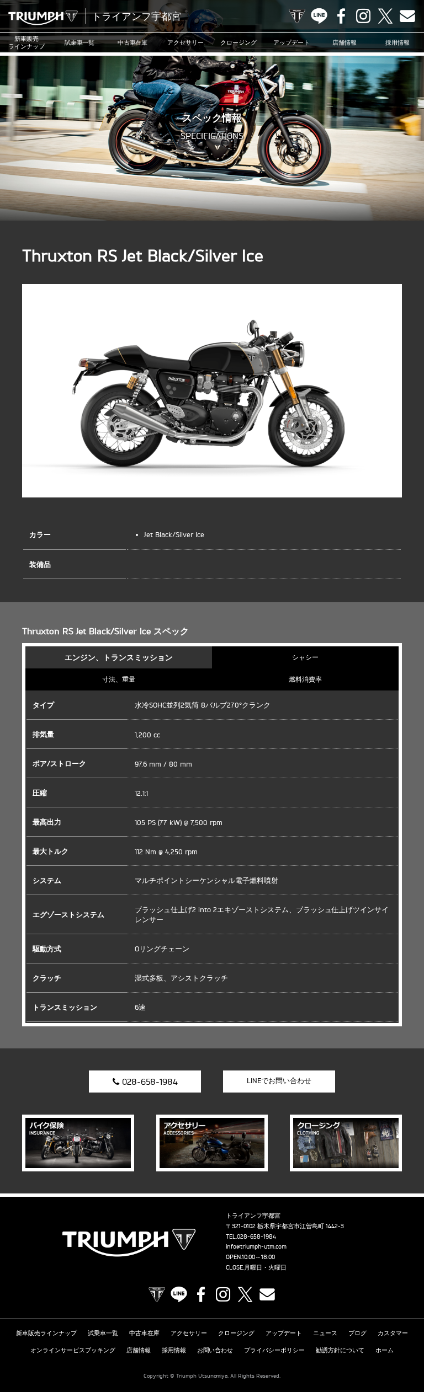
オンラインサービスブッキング (72, 1350)
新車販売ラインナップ (46, 1333)
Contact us (407, 16)
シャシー (305, 657)
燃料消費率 (305, 679)
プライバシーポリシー (274, 1350)
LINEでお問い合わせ (279, 1080)
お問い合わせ (215, 1350)
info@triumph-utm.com (256, 1246)
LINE (319, 16)
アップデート (291, 42)
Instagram (363, 16)
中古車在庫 (133, 42)
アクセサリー (185, 42)
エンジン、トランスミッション (119, 657)
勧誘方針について (340, 1350)
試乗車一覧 (80, 42)
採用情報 (397, 42)
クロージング (238, 42)
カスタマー (393, 1333)
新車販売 (26, 42)
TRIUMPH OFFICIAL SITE (297, 16)
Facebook (341, 16)
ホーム (384, 1350)
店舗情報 (344, 42)
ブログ (357, 1333)
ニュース (325, 1333)
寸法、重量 (118, 679)
